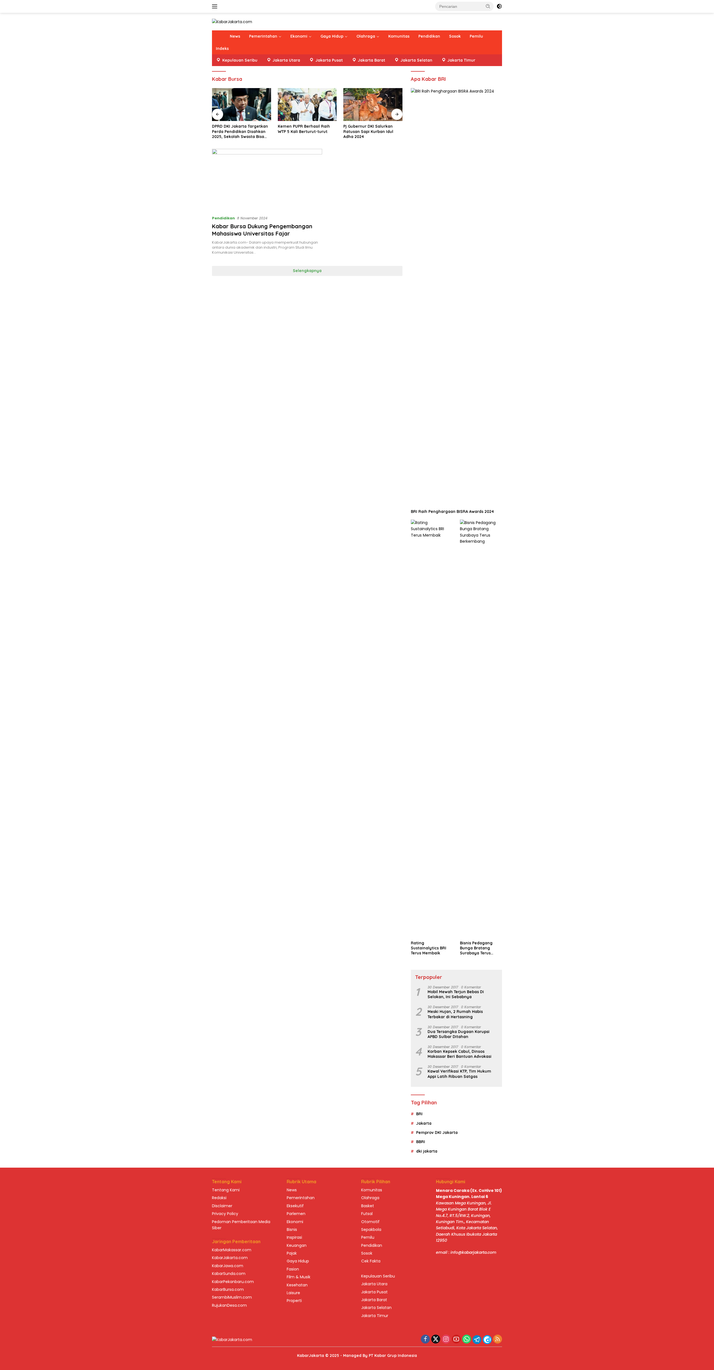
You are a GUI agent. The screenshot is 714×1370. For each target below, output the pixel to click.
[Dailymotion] (487, 1339)
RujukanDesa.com (229, 1305)
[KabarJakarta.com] (232, 21)
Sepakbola (371, 1229)
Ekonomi (298, 36)
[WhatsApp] (466, 1339)
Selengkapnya (307, 270)
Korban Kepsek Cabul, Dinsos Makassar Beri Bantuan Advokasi (459, 1054)
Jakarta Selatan (376, 1307)
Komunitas (398, 36)
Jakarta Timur (374, 1315)
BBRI (420, 1141)
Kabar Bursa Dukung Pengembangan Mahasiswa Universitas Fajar (262, 230)
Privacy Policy (225, 1213)
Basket (367, 1206)
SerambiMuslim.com (232, 1297)
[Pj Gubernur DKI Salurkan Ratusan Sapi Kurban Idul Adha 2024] (372, 104)
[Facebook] (425, 1339)
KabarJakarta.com (230, 1257)
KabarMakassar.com (231, 1250)
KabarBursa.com (228, 1289)
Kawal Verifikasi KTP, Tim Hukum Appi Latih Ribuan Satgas (459, 1074)
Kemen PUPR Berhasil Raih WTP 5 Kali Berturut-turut (304, 129)
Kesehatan (297, 1285)
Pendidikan (429, 36)
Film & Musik (298, 1277)
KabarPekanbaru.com (233, 1281)
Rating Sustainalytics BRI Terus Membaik (428, 948)
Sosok (455, 36)
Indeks (222, 48)
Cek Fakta (370, 1261)
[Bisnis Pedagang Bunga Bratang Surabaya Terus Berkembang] (481, 729)
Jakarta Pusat (374, 1292)
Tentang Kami (226, 1190)
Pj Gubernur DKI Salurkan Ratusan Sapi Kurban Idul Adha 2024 (368, 131)
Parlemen (296, 1213)
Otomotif (370, 1221)
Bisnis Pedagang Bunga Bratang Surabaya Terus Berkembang (476, 948)
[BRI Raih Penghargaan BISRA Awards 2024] (456, 297)
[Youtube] (456, 1339)
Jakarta (423, 1123)
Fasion (293, 1269)
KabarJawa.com (227, 1266)
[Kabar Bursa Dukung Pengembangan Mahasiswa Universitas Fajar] (267, 180)
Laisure (293, 1293)
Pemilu (476, 36)
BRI (419, 1113)
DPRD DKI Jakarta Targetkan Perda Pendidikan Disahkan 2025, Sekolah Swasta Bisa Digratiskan (240, 131)
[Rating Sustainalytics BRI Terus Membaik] (432, 729)
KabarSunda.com (228, 1273)
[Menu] (215, 6)
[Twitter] (435, 1339)
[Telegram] (476, 1339)
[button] (488, 6)
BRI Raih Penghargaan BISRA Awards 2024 (452, 511)
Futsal (367, 1213)
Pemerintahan (263, 36)
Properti (294, 1300)
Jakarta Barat (374, 1300)
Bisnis (292, 1229)
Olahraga (365, 36)
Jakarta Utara (374, 1284)
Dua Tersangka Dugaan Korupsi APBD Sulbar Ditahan (458, 1034)
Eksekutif (295, 1206)
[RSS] (497, 1339)
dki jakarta (426, 1151)
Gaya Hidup (331, 36)
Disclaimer (222, 1206)
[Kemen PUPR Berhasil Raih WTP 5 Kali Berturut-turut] (307, 104)
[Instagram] (446, 1339)
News (235, 36)
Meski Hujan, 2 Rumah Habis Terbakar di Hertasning (455, 1014)
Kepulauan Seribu (378, 1276)
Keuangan (297, 1245)
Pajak (292, 1253)
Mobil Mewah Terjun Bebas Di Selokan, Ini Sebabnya (456, 994)
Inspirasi (294, 1237)
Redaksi (219, 1198)
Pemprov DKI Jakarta (437, 1132)
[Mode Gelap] (499, 6)
